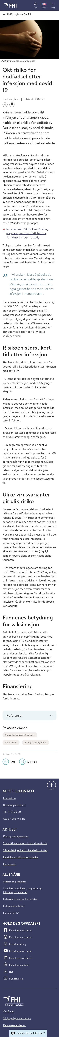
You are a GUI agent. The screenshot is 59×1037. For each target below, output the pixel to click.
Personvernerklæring (14, 1025)
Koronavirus (11, 742)
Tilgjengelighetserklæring (17, 1018)
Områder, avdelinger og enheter (20, 857)
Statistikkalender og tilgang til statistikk (25, 843)
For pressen (9, 864)
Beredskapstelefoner (14, 805)
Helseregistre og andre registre (20, 899)
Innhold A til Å (11, 912)
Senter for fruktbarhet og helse (19, 734)
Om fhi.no (8, 1011)
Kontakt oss (9, 798)
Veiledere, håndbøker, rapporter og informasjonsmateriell (22, 890)
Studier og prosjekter (14, 881)
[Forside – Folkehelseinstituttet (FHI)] (10, 5)
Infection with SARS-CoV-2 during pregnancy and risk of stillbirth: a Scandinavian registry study (27, 233)
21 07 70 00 (14, 812)
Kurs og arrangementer (15, 836)
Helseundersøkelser (14, 906)
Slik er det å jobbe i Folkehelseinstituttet (25, 850)
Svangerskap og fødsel (35, 742)
